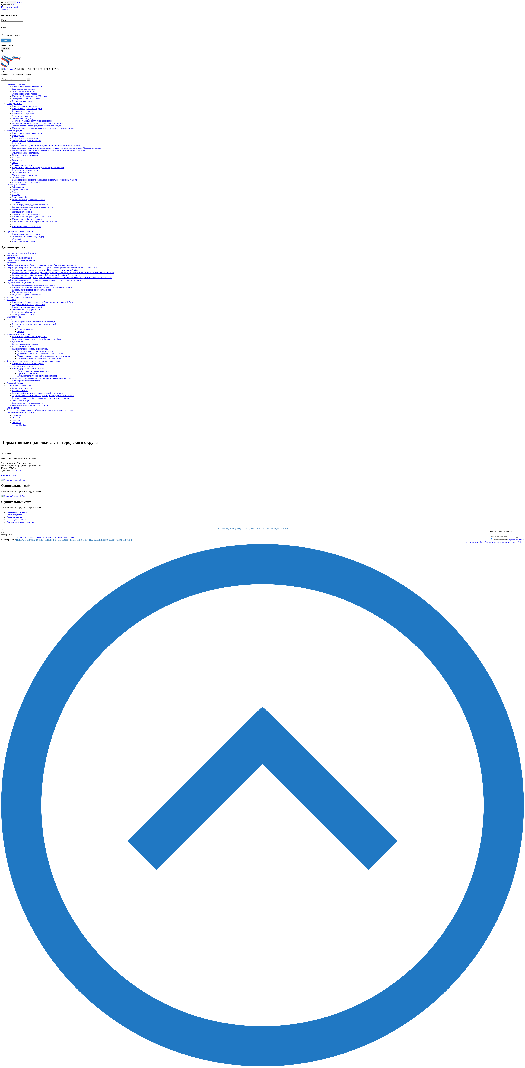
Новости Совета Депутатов (25, 106)
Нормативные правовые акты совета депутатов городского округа (43, 128)
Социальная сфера (20, 197)
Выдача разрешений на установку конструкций (34, 324)
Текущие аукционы (27, 329)
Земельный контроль (21, 400)
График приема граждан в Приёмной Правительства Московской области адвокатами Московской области (62, 277)
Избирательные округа (22, 111)
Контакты (16, 143)
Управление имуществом (24, 165)
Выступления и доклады (23, 101)
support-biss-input (19, 425)
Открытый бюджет (21, 172)
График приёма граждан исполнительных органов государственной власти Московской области (57, 148)
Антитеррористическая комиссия (28, 368)
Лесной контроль (20, 390)
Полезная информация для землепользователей (40, 358)
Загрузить (16, 470)
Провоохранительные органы (20, 231)
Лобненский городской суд (24, 241)
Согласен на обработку (508, 540)
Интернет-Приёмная (10, 53)
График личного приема (23, 89)
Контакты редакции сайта (473, 542)
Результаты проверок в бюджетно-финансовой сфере (36, 339)
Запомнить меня (12, 35)
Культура (16, 194)
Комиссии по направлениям (25, 170)
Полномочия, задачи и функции (27, 86)
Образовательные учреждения (26, 309)
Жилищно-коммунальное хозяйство (28, 199)
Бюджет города (19, 160)
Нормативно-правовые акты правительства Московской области (42, 287)
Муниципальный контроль (24, 175)
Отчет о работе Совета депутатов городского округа (36, 126)
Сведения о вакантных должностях (28, 304)
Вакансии (16, 158)
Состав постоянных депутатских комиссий (32, 121)
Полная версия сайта (11, 7)
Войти (4, 9)
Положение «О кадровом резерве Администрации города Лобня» (42, 302)
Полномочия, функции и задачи (27, 108)
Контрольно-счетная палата (25, 155)
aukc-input (16, 415)
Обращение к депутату (22, 118)
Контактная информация (23, 312)
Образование (18, 187)
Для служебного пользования (26, 182)
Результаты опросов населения (26, 295)
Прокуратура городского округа (27, 234)
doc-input (16, 420)
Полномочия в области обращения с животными (35, 221)
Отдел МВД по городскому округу (28, 236)
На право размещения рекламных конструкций (34, 322)
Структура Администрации (25, 138)
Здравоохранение (20, 189)
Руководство (18, 135)
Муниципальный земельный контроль (30, 349)
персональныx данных (516, 540)
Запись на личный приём (24, 91)
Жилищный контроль (22, 388)
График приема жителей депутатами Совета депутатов (37, 123)
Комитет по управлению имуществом (29, 336)
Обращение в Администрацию (26, 140)
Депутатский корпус (21, 116)
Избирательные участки (23, 113)
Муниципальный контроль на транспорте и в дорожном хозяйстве (43, 395)
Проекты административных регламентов (31, 290)
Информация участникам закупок (28, 363)
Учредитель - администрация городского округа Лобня (504, 542)
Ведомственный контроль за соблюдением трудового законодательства (45, 180)
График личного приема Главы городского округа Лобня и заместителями (46, 145)
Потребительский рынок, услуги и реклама (32, 217)
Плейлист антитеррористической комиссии (38, 376)
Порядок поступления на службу (27, 307)
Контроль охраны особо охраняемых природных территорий (40, 398)
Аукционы (17, 326)
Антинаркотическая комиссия (26, 381)
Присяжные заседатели (23, 292)
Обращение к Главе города (24, 94)
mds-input (16, 422)
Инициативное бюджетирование (27, 219)
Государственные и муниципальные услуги (32, 207)
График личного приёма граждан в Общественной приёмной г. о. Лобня (46, 275)
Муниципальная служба (23, 314)
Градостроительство (21, 209)
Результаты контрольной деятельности (30, 405)
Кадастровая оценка (21, 346)
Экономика (17, 202)
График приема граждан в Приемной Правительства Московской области (46, 270)
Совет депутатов (14, 103)
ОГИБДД (16, 239)
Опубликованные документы (25, 153)
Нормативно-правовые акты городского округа (34, 285)
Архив (21, 331)
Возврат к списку (9, 475)
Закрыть (5, 48)
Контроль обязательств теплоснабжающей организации (38, 393)
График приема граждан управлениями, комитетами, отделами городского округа (50, 150)
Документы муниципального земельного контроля (41, 354)
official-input (17, 417)
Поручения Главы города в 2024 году (29, 96)
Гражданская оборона (22, 212)
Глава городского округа (18, 84)
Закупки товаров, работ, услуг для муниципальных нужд (38, 167)
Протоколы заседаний (28, 373)
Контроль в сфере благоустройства (28, 403)
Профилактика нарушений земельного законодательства (44, 356)
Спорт (15, 192)
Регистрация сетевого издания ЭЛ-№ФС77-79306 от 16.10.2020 (45, 538)
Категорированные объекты (25, 344)
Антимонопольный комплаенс (26, 226)
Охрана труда (18, 177)
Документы (17, 341)
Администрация (14, 130)
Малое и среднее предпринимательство (30, 204)
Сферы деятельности (16, 185)
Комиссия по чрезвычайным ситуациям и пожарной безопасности (43, 378)
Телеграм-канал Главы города (26, 99)
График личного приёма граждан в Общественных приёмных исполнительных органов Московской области (63, 272)
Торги (15, 162)
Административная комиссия (26, 214)
